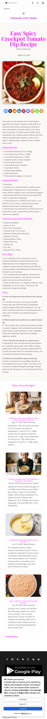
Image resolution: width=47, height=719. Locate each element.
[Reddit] (15, 111)
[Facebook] (6, 111)
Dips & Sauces (23, 49)
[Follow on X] (37, 3)
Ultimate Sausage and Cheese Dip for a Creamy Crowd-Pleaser (23, 480)
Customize (23, 699)
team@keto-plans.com (12, 2)
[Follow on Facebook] (32, 3)
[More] (41, 111)
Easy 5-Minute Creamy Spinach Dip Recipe (23, 602)
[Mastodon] (28, 111)
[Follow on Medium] (23, 659)
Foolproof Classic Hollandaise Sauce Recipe (23, 541)
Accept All (22, 709)
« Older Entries (12, 637)
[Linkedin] (19, 111)
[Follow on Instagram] (43, 3)
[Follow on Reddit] (38, 659)
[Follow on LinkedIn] (33, 659)
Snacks (36, 483)
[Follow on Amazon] (17, 659)
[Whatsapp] (37, 111)
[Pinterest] (24, 111)
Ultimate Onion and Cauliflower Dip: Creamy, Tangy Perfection (23, 419)
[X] (10, 111)
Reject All (23, 704)
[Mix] (32, 111)
